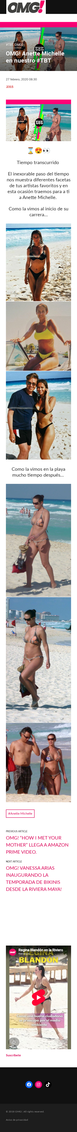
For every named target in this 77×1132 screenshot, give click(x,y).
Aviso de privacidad (17, 1120)
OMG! (19, 45)
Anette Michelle (21, 813)
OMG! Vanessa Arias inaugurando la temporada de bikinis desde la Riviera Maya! (34, 879)
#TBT (9, 45)
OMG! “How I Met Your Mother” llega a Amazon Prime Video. (37, 845)
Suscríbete (13, 1055)
